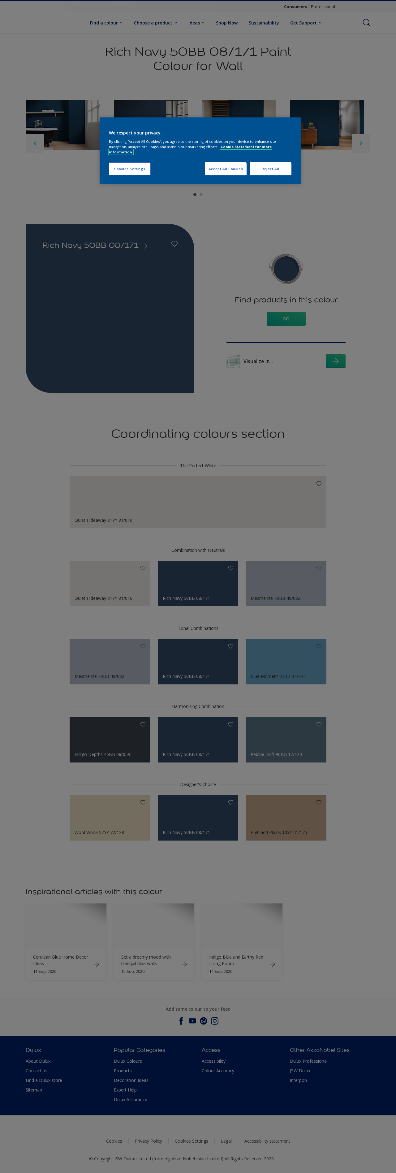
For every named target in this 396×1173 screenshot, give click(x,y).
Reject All (270, 168)
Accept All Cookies (226, 168)
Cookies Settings (129, 168)
